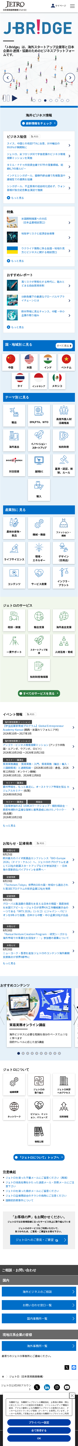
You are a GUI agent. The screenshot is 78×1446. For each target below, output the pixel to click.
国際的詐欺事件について (20, 1200)
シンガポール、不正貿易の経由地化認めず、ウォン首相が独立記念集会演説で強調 (36, 188)
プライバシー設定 (39, 1422)
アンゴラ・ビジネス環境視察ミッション (26, 745)
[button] (8, 77)
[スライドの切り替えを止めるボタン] (6, 98)
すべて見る (63, 345)
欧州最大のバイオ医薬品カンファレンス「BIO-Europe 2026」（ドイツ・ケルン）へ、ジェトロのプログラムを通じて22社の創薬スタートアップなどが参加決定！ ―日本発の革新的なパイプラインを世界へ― (35, 863)
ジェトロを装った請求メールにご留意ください (32, 1191)
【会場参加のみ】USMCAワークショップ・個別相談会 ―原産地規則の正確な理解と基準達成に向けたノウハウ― (35, 807)
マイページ (60, 5)
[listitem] (34, 100)
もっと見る (17, 198)
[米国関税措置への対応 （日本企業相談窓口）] (36, 226)
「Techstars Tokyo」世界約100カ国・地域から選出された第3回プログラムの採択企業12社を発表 (35, 886)
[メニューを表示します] (72, 6)
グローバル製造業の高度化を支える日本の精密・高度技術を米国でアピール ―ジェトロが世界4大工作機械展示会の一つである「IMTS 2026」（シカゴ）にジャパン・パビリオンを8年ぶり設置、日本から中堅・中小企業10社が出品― (36, 911)
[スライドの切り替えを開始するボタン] (14, 98)
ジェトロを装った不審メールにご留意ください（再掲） (37, 1177)
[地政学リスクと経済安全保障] (36, 241)
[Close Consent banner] (72, 1396)
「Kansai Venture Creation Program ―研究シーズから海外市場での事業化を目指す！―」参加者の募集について (36, 936)
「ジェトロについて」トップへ (39, 1157)
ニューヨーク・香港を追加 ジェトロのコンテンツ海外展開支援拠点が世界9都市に (36, 955)
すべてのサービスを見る (39, 693)
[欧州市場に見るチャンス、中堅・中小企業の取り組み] (36, 319)
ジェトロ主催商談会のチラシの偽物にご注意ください (36, 1195)
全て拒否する (39, 1430)
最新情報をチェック (39, 123)
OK (39, 1438)
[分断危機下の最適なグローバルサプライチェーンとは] (36, 304)
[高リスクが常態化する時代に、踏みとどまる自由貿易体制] (36, 289)
